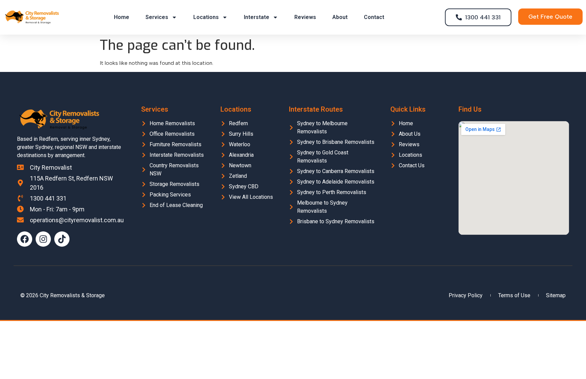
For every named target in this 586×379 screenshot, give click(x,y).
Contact (374, 17)
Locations (206, 17)
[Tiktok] (62, 239)
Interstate (256, 17)
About (340, 17)
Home (121, 17)
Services (156, 17)
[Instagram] (43, 239)
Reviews (305, 17)
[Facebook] (24, 239)
